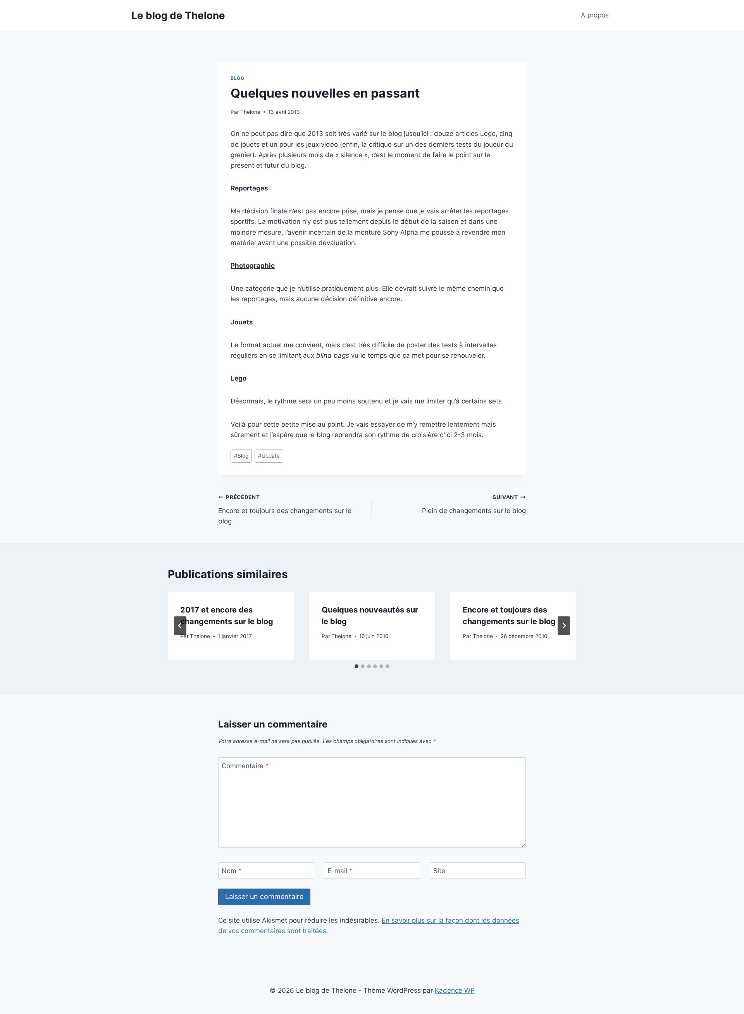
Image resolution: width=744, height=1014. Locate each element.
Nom (232, 871)
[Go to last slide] (180, 625)
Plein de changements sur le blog (474, 504)
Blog (237, 78)
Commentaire (245, 766)
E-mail (340, 871)
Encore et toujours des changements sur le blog (284, 509)
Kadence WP (455, 990)
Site (439, 871)
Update (269, 456)
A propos (595, 15)
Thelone (250, 112)
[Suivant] (564, 625)
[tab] (356, 666)
